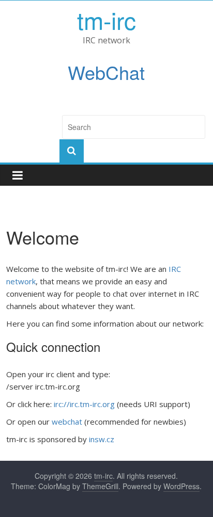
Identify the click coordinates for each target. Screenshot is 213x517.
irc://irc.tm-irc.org (84, 404)
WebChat (106, 72)
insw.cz (101, 439)
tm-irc (106, 20)
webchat (67, 421)
